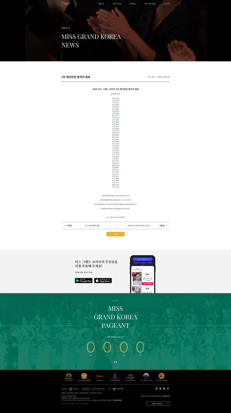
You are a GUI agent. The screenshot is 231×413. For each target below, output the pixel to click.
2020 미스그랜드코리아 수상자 (138, 225)
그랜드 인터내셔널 (149, 3)
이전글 (69, 225)
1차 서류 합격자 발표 (92, 225)
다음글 (162, 225)
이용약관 (63, 393)
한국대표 (132, 3)
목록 (115, 234)
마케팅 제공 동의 (84, 393)
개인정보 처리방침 (73, 393)
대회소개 (101, 3)
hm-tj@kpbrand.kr (96, 400)
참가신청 (167, 3)
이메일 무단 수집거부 (96, 393)
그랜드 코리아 (116, 3)
